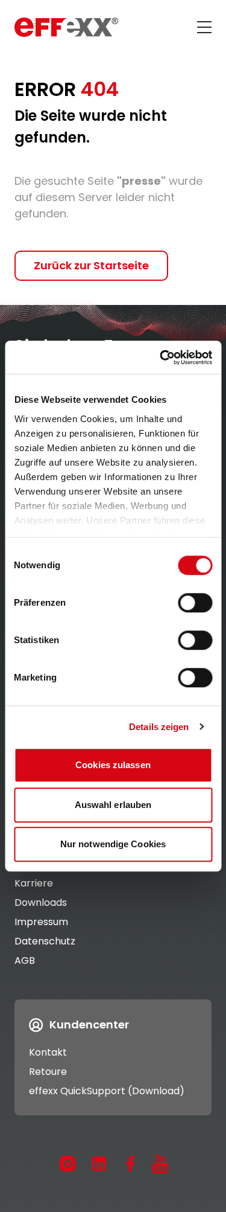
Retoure (48, 1072)
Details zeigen (159, 727)
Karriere (33, 883)
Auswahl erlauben (113, 805)
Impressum (41, 922)
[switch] (195, 602)
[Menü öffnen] (204, 27)
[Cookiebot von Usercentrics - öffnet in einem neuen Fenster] (161, 357)
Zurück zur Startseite (91, 265)
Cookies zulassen (113, 765)
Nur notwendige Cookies (113, 844)
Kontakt (48, 1052)
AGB (24, 960)
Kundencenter (89, 1024)
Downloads (40, 902)
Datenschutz (44, 941)
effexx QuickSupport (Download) (106, 1091)
